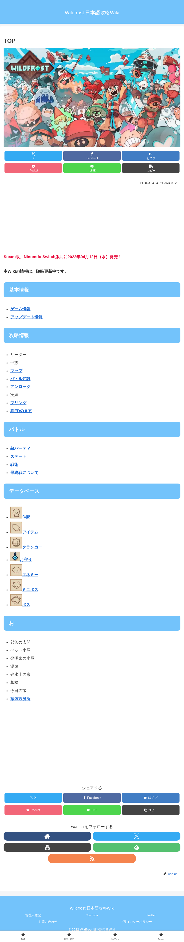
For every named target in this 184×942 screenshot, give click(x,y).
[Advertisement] (92, 220)
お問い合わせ (47, 921)
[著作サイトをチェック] (47, 836)
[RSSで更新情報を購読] (92, 858)
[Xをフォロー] (136, 836)
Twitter (151, 915)
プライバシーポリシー (136, 921)
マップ (16, 370)
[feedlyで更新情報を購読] (136, 847)
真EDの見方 (21, 411)
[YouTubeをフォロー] (47, 847)
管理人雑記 (33, 915)
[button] (151, 168)
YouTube (92, 915)
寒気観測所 (20, 698)
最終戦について (24, 472)
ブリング (18, 402)
